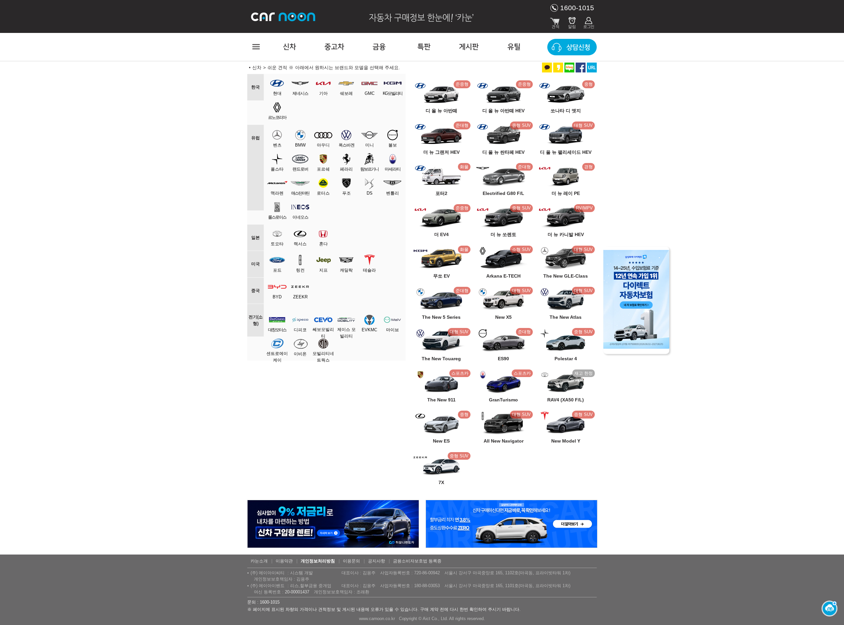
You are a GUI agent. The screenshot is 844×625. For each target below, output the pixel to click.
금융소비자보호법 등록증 (417, 560)
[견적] (555, 21)
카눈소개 (259, 560)
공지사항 (376, 560)
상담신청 (578, 47)
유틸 (514, 47)
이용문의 (351, 560)
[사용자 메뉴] (588, 21)
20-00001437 (297, 591)
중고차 (334, 47)
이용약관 (284, 560)
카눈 (283, 16)
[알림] (572, 21)
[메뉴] (255, 47)
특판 (424, 47)
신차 (289, 47)
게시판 (469, 47)
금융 (379, 47)
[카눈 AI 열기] (827, 608)
